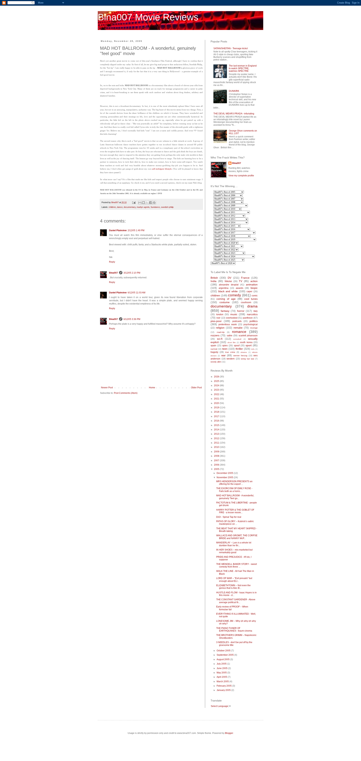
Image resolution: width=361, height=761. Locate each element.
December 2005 (225, 473)
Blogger (229, 733)
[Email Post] (133, 202)
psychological (250, 324)
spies (225, 345)
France (245, 277)
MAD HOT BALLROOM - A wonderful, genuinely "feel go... (235, 496)
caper (249, 291)
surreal (214, 349)
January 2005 (224, 690)
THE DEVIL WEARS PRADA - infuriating (233, 113)
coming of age (226, 298)
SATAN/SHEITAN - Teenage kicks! (230, 48)
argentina (223, 288)
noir (218, 318)
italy (255, 311)
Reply (112, 262)
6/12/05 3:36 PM (132, 319)
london (219, 314)
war (223, 355)
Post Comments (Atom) (125, 393)
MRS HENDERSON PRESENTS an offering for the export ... (234, 482)
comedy (234, 295)
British (214, 277)
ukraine (243, 352)
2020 (217, 403)
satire (229, 335)
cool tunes (251, 298)
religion (220, 327)
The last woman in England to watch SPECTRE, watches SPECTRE (243, 68)
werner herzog (240, 355)
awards (239, 288)
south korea (246, 342)
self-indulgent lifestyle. (162, 169)
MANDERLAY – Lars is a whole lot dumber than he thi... (233, 544)
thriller (239, 348)
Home (152, 387)
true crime (230, 352)
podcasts (237, 321)
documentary (130, 207)
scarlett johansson (248, 335)
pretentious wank (227, 324)
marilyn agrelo (143, 207)
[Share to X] (147, 202)
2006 (217, 464)
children (112, 207)
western (231, 358)
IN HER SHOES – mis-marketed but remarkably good (234, 551)
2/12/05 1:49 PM (136, 230)
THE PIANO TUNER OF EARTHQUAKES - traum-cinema (234, 629)
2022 (217, 394)
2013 (217, 434)
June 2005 (222, 668)
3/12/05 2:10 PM (132, 273)
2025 (217, 381)
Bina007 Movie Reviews (148, 17)
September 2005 (225, 655)
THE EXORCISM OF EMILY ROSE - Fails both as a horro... (234, 489)
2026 (217, 376)
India (213, 281)
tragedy (214, 352)
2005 (217, 469)
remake (238, 327)
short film (232, 342)
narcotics (252, 314)
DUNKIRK (234, 91)
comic (255, 295)
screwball (237, 339)
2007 (217, 460)
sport (249, 345)
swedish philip (167, 207)
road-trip (220, 332)
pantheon (248, 318)
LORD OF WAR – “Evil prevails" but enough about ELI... (234, 579)
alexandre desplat (228, 284)
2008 (217, 456)
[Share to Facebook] (150, 202)
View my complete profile (241, 175)
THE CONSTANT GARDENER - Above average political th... (235, 600)
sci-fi (219, 338)
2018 (217, 412)
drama (252, 306)
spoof (237, 345)
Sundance (155, 207)
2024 (217, 385)
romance (239, 332)
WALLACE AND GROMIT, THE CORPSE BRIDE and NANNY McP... (236, 536)
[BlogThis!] (143, 202)
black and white (228, 291)
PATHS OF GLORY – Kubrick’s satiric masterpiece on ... (235, 522)
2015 (217, 425)
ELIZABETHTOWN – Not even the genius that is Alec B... (233, 586)
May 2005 (222, 672)
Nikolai (228, 281)
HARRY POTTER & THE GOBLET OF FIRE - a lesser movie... (235, 511)
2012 (217, 438)
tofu (253, 349)
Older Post (196, 387)
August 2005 (223, 659)
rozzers (215, 335)
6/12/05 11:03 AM (136, 292)
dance (120, 207)
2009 (217, 451)
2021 (217, 398)
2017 (217, 416)
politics (254, 321)
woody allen (216, 362)
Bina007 (113, 273)
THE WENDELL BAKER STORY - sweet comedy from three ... (236, 565)
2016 (217, 420)
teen (225, 348)
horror (240, 310)
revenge (254, 328)
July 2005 (222, 663)
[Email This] (140, 202)
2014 (217, 429)
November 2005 (225, 477)
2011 (217, 442)
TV (240, 281)
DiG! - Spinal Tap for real (228, 517)
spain (213, 345)
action (254, 281)
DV (229, 277)
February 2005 (224, 686)
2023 (217, 390)
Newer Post (107, 387)
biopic (254, 287)
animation (252, 284)
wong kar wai (247, 359)
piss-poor (216, 321)
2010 (217, 447)
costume (224, 302)
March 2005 (223, 681)
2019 (217, 407)
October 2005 (224, 650)
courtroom (246, 302)
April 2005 (222, 677)
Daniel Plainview (118, 230)
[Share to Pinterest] (154, 202)
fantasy (225, 310)
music (233, 314)
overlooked (231, 318)
